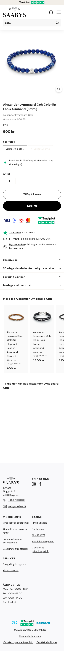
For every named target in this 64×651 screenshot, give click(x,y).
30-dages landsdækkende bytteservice (28, 268)
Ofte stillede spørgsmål (16, 522)
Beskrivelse (10, 259)
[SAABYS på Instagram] (34, 484)
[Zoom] (58, 89)
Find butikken (39, 522)
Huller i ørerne (10, 570)
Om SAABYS (38, 535)
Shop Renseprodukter (32, 638)
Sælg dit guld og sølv (14, 564)
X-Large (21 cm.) (40, 148)
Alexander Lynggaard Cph (18, 115)
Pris (5, 124)
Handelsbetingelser (43, 541)
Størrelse (9, 141)
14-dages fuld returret (17, 285)
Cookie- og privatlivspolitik (40, 549)
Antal (6, 173)
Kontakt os (38, 529)
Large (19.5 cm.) (15, 148)
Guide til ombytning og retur (15, 531)
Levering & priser (14, 276)
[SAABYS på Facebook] (40, 484)
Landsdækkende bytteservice (12, 541)
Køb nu (32, 206)
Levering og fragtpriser (15, 548)
